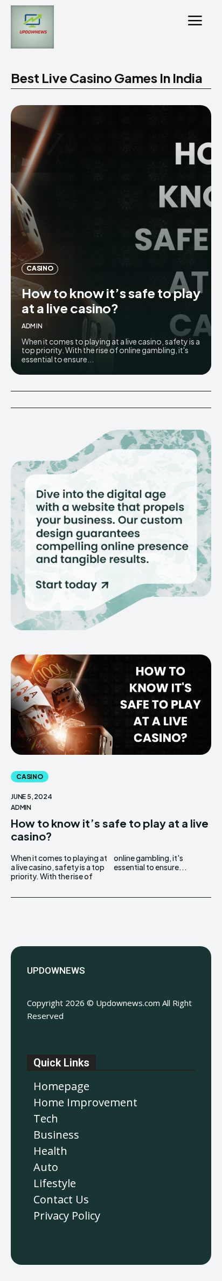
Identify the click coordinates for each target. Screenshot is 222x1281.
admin (32, 326)
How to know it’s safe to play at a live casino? (111, 300)
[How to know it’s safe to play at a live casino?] (111, 240)
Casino (39, 268)
